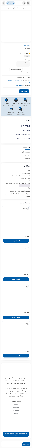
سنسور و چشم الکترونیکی (19, 8)
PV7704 (26, 351)
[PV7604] (16, 297)
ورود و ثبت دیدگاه (25, 178)
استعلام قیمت (24, 91)
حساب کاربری (16, 410)
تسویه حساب (16, 407)
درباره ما (16, 413)
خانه (29, 8)
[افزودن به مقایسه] (25, 72)
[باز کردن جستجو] (24, 3)
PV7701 (26, 236)
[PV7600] (16, 259)
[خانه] (16, 370)
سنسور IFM (8, 8)
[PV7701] (16, 220)
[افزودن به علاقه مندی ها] (28, 72)
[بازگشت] (3, 3)
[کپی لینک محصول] (21, 72)
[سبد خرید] (28, 3)
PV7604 (26, 313)
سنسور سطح (19, 85)
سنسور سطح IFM (12, 80)
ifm (23, 85)
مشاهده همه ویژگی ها (16, 69)
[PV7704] (16, 335)
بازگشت (28, 196)
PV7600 (26, 274)
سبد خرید (16, 404)
